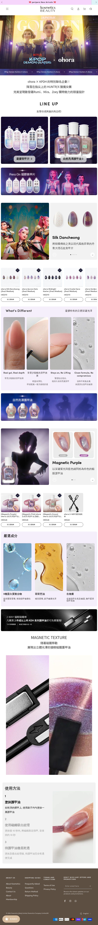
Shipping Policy (31, 896)
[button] (72, 8)
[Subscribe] (90, 886)
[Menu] (7, 8)
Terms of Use (49, 885)
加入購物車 (10, 299)
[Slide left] (2, 2)
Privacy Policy (50, 889)
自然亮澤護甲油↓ (73, 159)
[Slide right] (96, 2)
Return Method (31, 892)
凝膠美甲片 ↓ (24, 159)
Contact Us (10, 892)
